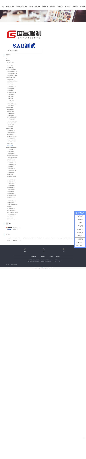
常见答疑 (83, 6)
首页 (2, 6)
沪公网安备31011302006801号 (48, 268)
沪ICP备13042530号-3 (37, 268)
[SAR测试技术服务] (24, 37)
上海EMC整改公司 (14, 264)
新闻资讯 (45, 6)
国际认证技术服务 (21, 6)
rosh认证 (7, 264)
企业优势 (75, 6)
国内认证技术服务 (34, 6)
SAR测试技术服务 (12, 50)
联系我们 (67, 6)
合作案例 (52, 6)
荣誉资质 (60, 6)
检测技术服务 (10, 6)
